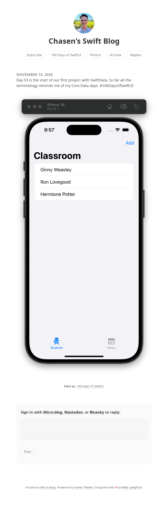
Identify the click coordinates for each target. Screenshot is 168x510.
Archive (115, 55)
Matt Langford (132, 487)
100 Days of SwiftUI (66, 55)
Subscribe (34, 55)
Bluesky (97, 412)
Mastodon (73, 412)
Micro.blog (52, 412)
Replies (135, 55)
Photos (95, 55)
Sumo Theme (83, 487)
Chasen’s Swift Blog (84, 41)
